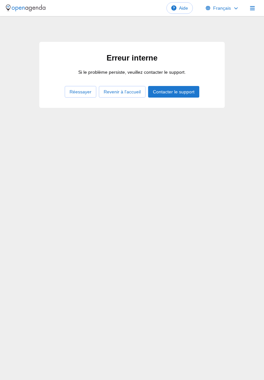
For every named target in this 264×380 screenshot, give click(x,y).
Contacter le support (173, 91)
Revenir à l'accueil (122, 91)
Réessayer (80, 91)
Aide (183, 8)
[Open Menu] (252, 8)
